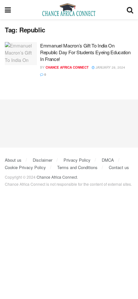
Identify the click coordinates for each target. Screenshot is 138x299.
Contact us (119, 167)
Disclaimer (42, 160)
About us (13, 160)
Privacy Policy (77, 160)
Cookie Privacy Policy (25, 167)
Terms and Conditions (77, 167)
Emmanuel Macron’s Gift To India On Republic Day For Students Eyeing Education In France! (85, 52)
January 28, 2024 (110, 67)
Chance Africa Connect (67, 67)
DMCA (108, 160)
